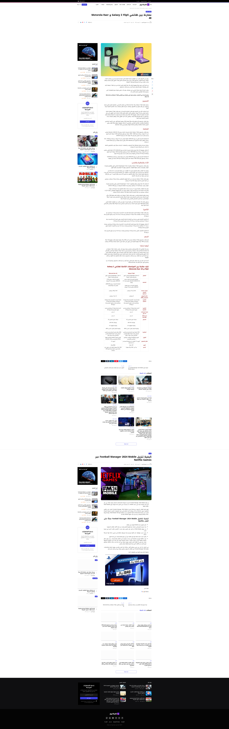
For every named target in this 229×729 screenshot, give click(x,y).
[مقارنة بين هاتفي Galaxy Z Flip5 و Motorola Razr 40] (126, 59)
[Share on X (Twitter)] (85, 22)
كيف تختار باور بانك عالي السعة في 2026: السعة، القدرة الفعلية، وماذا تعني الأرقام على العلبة (109, 389)
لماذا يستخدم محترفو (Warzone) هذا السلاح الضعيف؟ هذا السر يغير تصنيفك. (109, 626)
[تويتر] (152, 85)
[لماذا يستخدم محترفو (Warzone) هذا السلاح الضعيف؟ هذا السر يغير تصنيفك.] (109, 617)
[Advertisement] (114, 32)
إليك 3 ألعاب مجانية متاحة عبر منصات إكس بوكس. (127, 625)
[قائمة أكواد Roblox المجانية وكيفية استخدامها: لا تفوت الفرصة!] (88, 177)
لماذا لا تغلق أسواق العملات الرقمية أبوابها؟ (127, 388)
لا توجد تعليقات (126, 22)
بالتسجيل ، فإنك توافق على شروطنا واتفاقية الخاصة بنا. (87, 125)
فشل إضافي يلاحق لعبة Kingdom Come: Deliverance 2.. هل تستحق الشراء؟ (143, 664)
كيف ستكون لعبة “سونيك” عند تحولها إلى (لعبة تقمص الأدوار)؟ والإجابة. (109, 645)
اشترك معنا (84, 4)
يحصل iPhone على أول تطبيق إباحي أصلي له (84, 75)
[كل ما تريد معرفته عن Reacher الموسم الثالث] (95, 89)
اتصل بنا (138, 1)
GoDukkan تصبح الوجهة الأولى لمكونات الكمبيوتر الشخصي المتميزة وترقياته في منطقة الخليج (127, 408)
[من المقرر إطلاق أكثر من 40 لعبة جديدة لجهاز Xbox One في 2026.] (109, 654)
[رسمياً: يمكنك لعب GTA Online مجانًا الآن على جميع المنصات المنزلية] (88, 141)
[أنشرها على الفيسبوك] (86, 22)
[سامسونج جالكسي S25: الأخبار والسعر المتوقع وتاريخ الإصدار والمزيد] (95, 82)
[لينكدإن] (81, 22)
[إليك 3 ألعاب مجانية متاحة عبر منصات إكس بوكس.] (126, 617)
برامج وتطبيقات (109, 4)
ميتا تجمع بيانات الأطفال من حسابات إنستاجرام (137, 605)
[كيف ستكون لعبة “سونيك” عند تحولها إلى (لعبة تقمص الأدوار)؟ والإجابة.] (109, 636)
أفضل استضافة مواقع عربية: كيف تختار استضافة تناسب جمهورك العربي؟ (126, 431)
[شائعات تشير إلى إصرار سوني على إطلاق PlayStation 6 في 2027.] (126, 636)
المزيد (97, 4)
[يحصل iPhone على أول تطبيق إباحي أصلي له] (95, 76)
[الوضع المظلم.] (80, 4)
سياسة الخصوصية (144, 1)
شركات (102, 4)
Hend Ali (91, 169)
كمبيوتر (116, 4)
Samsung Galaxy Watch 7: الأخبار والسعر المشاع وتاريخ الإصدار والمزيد (85, 95)
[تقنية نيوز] (144, 4)
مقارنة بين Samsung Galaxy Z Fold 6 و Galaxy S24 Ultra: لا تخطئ (84, 69)
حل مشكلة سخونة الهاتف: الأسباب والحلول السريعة (87, 167)
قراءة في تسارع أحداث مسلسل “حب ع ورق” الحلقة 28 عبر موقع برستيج (144, 399)
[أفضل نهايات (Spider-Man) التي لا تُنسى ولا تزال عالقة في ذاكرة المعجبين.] (126, 654)
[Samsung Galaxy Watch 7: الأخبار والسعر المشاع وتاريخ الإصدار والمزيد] (95, 95)
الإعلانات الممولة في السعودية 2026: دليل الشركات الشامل (144, 388)
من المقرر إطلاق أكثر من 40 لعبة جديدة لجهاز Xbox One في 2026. (109, 663)
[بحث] (78, 4)
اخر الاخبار (129, 4)
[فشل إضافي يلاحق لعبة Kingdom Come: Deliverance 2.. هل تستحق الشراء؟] (143, 654)
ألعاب (96, 136)
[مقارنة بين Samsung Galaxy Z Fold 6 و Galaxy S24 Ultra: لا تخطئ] (95, 69)
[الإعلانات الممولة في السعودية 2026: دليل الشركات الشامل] (143, 380)
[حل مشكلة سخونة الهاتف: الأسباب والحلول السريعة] (88, 159)
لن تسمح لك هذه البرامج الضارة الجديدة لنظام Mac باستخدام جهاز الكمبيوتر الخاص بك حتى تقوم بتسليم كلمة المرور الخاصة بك (111, 700)
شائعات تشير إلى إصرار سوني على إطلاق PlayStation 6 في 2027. (127, 645)
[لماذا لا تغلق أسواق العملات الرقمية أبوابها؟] (126, 380)
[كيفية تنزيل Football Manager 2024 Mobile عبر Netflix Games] (126, 483)
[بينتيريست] (83, 22)
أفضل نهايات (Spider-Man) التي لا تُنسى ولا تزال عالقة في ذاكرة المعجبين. (126, 664)
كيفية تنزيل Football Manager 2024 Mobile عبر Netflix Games (138, 368)
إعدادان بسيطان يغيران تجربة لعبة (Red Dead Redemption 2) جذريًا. (144, 626)
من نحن (149, 1)
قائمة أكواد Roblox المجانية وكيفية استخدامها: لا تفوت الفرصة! (86, 185)
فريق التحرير (144, 22)
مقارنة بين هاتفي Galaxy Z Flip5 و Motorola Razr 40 (113, 605)
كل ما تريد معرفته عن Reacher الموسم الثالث (84, 88)
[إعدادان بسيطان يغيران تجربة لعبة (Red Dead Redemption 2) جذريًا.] (143, 617)
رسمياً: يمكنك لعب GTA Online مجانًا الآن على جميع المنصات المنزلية (86, 149)
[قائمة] (150, 4)
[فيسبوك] (152, 82)
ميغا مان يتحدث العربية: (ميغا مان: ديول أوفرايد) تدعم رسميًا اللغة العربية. (143, 645)
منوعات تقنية (148, 11)
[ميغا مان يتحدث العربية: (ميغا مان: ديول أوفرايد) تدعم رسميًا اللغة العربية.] (143, 636)
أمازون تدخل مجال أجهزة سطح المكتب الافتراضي (114, 368)
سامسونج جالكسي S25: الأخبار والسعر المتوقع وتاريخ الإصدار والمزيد (84, 82)
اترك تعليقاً (126, 444)
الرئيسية (135, 4)
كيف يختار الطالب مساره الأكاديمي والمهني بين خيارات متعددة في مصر (109, 422)
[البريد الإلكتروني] (152, 94)
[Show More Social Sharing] (78, 22)
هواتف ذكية (122, 4)
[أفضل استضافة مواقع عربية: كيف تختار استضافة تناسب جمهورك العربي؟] (126, 421)
